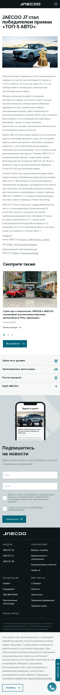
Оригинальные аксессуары (10, 602)
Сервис (6, 583)
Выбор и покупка (39, 550)
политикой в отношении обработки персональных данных (28, 499)
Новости (35, 589)
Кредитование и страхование (39, 557)
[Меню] (56, 4)
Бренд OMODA (11, 614)
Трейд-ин (35, 570)
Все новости (13, 344)
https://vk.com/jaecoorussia (21, 244)
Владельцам (10, 578)
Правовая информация (42, 600)
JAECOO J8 (8, 561)
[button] (4, 334)
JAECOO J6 (8, 550)
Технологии (37, 595)
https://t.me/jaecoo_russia (34, 239)
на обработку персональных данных (31, 495)
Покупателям (39, 545)
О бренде (36, 583)
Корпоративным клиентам (43, 565)
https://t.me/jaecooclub (25, 253)
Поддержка (8, 589)
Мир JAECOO (38, 578)
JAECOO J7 (8, 556)
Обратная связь (39, 606)
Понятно (10, 688)
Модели (7, 545)
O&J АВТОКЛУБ (10, 595)
